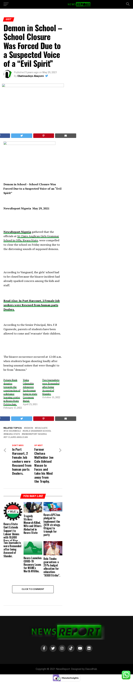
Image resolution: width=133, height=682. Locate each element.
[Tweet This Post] (21, 135)
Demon (29, 428)
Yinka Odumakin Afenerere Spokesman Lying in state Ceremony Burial (30, 390)
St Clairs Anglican (16, 437)
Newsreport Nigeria (35, 434)
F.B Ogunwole (13, 431)
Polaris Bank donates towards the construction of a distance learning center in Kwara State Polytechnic (11, 392)
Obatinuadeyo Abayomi (30, 76)
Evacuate (41, 428)
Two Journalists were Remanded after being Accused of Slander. (50, 386)
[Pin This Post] (43, 135)
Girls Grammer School (37, 431)
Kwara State (12, 434)
